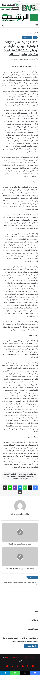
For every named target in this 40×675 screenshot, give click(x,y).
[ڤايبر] (15, 487)
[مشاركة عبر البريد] (5, 487)
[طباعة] (20, 492)
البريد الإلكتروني (33, 620)
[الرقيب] (20, 17)
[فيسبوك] (35, 487)
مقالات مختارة (27, 37)
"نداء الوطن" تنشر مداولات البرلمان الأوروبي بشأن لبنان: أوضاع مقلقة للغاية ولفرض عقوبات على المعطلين (19, 476)
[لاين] (10, 487)
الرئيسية (33, 33)
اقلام (28, 33)
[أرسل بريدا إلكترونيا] (21, 59)
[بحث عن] (3, 24)
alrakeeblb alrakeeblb (28, 59)
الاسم (36, 611)
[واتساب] (25, 487)
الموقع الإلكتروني (33, 629)
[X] (30, 487)
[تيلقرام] (20, 487)
